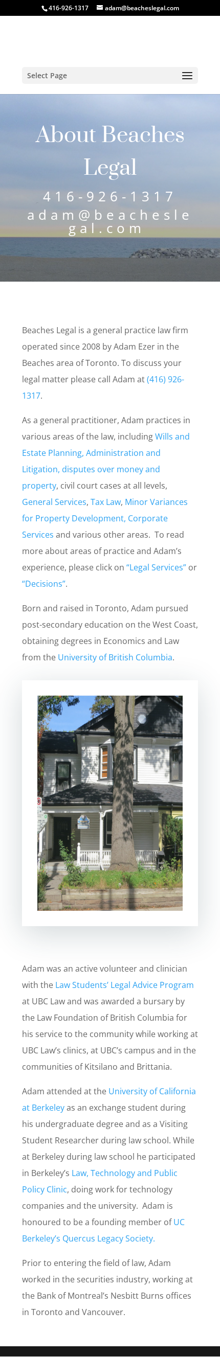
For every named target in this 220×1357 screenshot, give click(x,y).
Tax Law (106, 502)
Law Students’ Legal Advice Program (124, 985)
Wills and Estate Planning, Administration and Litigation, (106, 453)
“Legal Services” (156, 567)
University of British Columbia (115, 657)
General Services (54, 502)
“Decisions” (43, 583)
